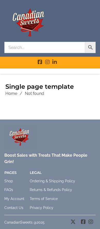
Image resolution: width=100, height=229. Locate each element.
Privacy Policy (41, 208)
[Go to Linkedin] (54, 62)
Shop (8, 181)
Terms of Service (44, 199)
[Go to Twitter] (73, 222)
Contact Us (13, 208)
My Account (14, 199)
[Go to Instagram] (47, 62)
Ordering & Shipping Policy (52, 181)
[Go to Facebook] (40, 62)
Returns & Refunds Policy (51, 190)
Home (11, 93)
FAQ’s (8, 190)
